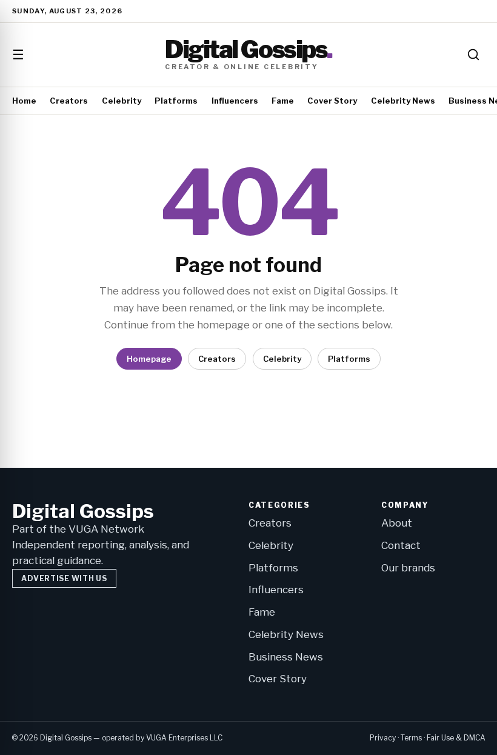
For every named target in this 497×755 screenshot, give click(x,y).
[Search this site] (473, 54)
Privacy (383, 737)
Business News (285, 657)
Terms (411, 737)
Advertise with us (64, 578)
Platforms (176, 100)
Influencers (235, 100)
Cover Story (332, 100)
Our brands (408, 568)
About (396, 523)
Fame (283, 100)
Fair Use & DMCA (456, 737)
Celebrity (121, 100)
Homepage (149, 359)
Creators (69, 100)
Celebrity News (403, 100)
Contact (401, 545)
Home (24, 100)
